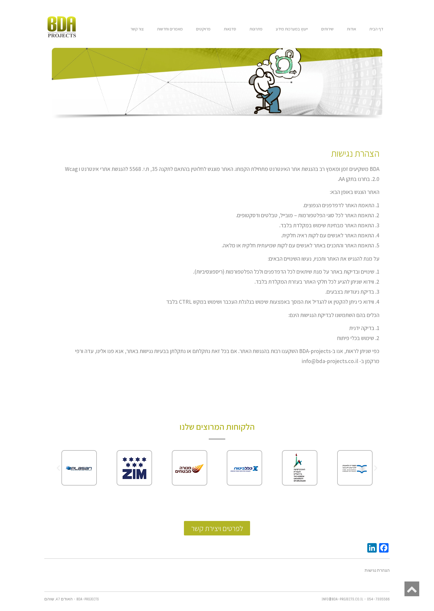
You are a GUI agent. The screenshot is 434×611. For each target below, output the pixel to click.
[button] (58, 467)
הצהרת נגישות (377, 570)
